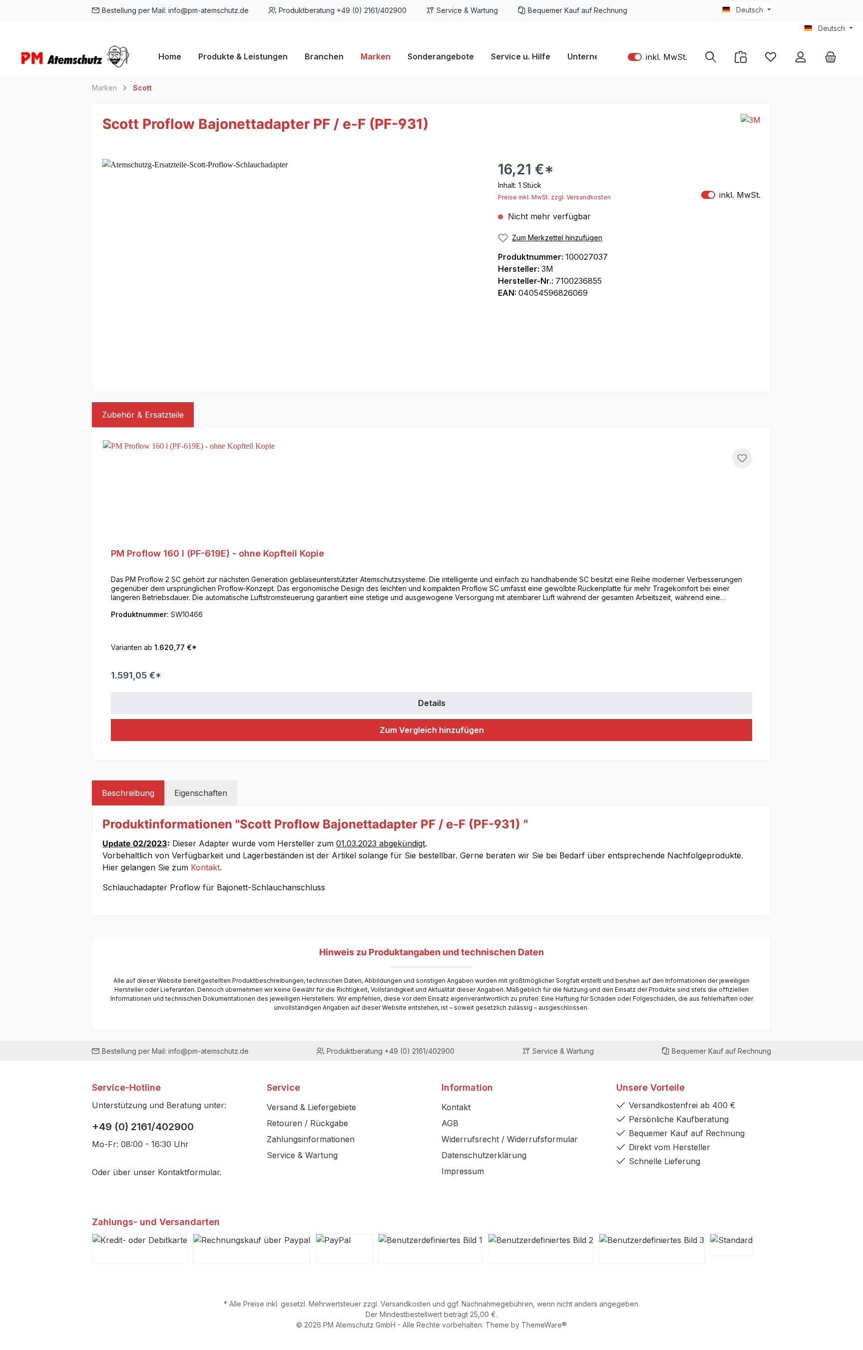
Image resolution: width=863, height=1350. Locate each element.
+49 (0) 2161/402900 (143, 1127)
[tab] (128, 792)
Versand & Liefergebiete (311, 1107)
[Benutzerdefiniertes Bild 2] (541, 1249)
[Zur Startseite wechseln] (75, 56)
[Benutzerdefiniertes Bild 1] (430, 1249)
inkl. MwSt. (657, 56)
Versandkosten (406, 1304)
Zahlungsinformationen (311, 1139)
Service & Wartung (302, 1155)
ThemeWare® (544, 1325)
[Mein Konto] (800, 56)
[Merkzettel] (770, 56)
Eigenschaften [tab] (200, 793)
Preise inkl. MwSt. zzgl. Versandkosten (554, 197)
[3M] (751, 126)
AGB (449, 1123)
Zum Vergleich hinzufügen (432, 730)
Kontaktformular (189, 1172)
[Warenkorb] (830, 56)
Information (467, 1087)
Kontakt (205, 867)
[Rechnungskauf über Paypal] (252, 1249)
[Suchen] (710, 56)
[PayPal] (344, 1249)
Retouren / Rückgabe (307, 1123)
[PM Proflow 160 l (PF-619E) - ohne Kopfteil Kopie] (431, 490)
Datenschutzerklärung (483, 1155)
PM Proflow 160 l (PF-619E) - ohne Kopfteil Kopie (217, 553)
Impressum (462, 1171)
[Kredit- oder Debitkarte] (140, 1249)
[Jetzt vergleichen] (740, 56)
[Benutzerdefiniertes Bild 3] (652, 1249)
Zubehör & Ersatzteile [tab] (143, 415)
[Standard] (731, 1245)
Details (431, 703)
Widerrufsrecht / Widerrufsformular (509, 1139)
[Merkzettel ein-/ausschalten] (742, 458)
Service (283, 1087)
